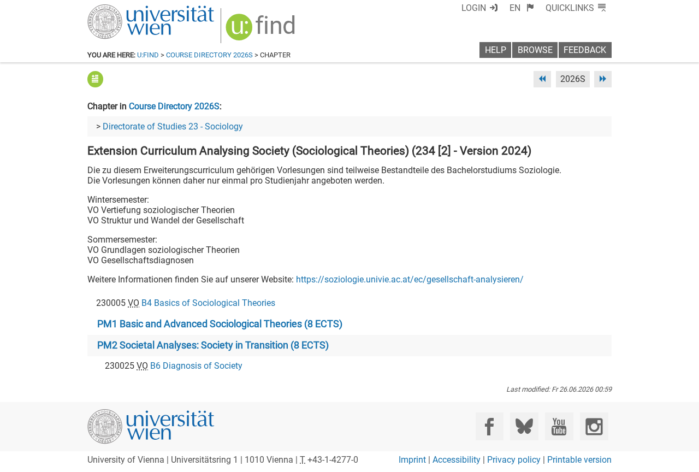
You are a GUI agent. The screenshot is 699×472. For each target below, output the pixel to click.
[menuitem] (522, 8)
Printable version (579, 460)
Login (473, 8)
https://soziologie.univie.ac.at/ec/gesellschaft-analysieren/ (410, 279)
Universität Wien (125, 9)
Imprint (412, 460)
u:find (148, 55)
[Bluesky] (524, 426)
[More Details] (95, 79)
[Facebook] (489, 426)
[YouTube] (559, 426)
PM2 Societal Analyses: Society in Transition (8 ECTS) (213, 345)
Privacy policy (514, 460)
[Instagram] (594, 426)
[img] (261, 31)
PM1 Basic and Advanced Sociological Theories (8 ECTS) (219, 323)
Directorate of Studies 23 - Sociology (173, 126)
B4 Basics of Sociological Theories (208, 303)
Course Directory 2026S (209, 55)
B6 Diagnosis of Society (196, 366)
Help (495, 50)
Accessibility (457, 460)
